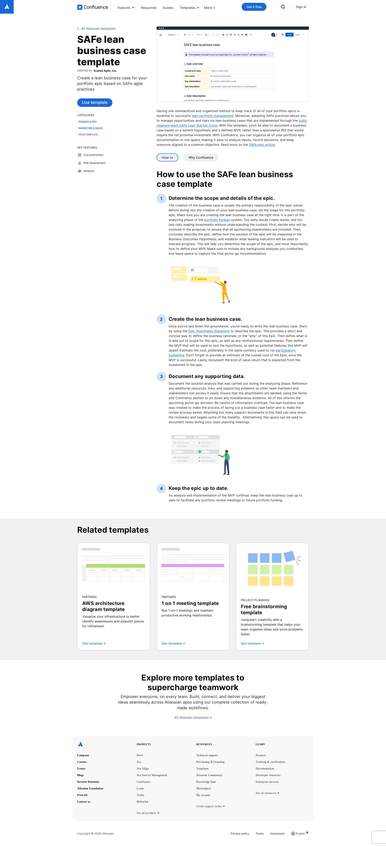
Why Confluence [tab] (200, 157)
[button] (209, 6)
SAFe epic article (262, 145)
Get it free (254, 7)
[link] (301, 7)
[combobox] (296, 833)
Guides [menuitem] (168, 8)
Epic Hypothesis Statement (209, 331)
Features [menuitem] (124, 8)
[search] (283, 7)
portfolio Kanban (217, 220)
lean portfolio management (212, 116)
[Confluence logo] (92, 7)
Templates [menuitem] (187, 8)
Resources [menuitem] (148, 8)
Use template (95, 102)
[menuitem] (209, 7)
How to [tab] (167, 157)
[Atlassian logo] (6, 6)
